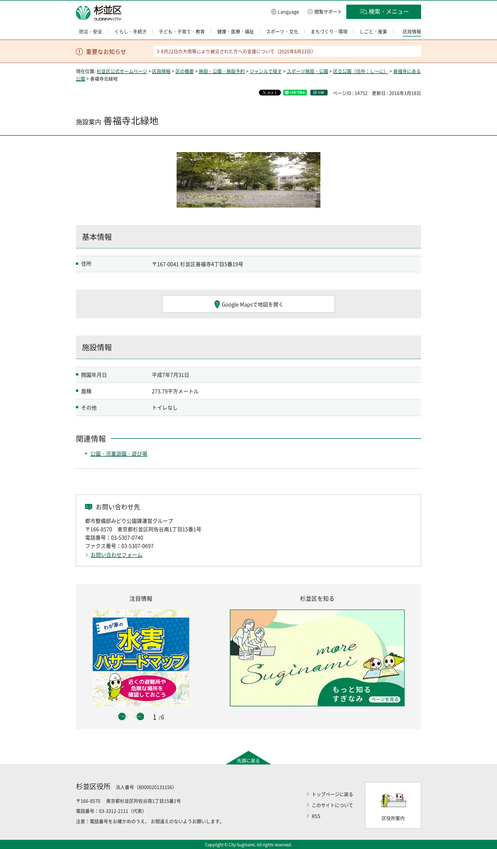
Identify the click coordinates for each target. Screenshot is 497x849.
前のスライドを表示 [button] (122, 716)
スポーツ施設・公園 (307, 71)
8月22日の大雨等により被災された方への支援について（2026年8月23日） (238, 51)
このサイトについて (332, 805)
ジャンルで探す (266, 71)
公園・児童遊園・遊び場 (118, 453)
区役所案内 (393, 817)
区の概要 (184, 71)
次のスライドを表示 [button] (140, 716)
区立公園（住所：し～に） (360, 71)
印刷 (321, 92)
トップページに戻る (332, 794)
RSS (316, 815)
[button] (285, 11)
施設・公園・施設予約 (222, 71)
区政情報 (161, 71)
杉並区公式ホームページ (122, 71)
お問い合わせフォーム (116, 555)
